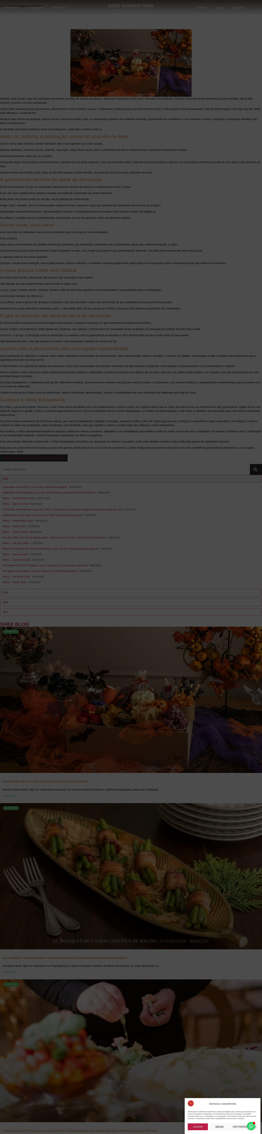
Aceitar (198, 1127)
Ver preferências (244, 1127)
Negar (219, 1127)
